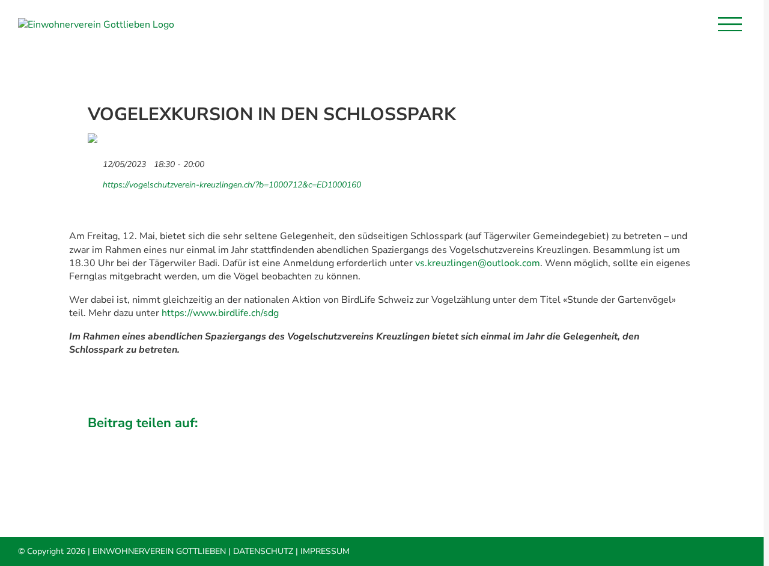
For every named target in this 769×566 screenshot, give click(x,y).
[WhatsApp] (625, 440)
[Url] (94, 181)
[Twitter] (584, 440)
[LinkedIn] (605, 440)
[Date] (94, 161)
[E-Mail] (666, 440)
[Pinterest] (646, 440)
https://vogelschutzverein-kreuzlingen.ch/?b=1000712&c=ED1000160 (230, 184)
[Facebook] (564, 440)
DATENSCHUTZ (263, 551)
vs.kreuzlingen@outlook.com (477, 263)
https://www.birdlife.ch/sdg (220, 313)
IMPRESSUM (325, 551)
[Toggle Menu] (730, 24)
